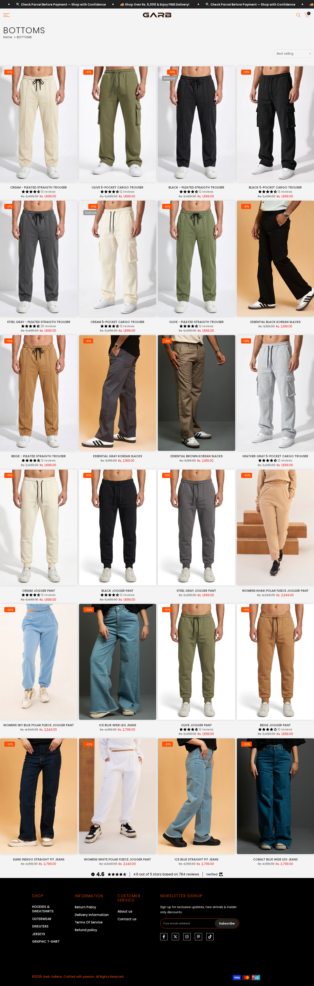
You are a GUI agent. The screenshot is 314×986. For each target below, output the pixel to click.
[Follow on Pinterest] (198, 936)
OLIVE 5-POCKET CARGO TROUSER (117, 187)
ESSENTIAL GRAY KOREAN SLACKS (117, 456)
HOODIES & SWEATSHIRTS (43, 908)
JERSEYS (38, 934)
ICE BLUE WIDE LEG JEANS (117, 725)
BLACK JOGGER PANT (117, 591)
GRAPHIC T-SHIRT (46, 941)
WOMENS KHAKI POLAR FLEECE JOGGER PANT (275, 591)
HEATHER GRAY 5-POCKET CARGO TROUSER (275, 456)
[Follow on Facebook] (163, 936)
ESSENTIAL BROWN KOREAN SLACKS (196, 456)
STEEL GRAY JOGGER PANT (196, 591)
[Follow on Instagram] (187, 936)
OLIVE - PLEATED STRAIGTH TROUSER (196, 322)
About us (124, 911)
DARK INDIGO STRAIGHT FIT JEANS (38, 859)
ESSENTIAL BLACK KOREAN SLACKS (275, 322)
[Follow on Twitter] (175, 936)
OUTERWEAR (41, 919)
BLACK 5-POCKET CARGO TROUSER (275, 187)
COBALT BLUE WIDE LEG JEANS (275, 859)
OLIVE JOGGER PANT (196, 725)
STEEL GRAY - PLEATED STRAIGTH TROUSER (38, 322)
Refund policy (86, 930)
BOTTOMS (40, 949)
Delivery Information (92, 915)
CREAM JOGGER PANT (38, 591)
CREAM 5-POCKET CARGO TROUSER (117, 322)
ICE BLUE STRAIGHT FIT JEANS (196, 859)
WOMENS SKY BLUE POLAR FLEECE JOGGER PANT (38, 725)
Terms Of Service (89, 922)
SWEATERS (40, 926)
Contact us (126, 919)
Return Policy (85, 907)
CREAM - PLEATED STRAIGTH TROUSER (38, 187)
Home (7, 37)
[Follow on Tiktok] (210, 936)
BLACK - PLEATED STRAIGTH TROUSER (196, 187)
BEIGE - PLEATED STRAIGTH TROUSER (38, 456)
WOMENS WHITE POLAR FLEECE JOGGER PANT (117, 859)
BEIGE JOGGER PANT (275, 725)
